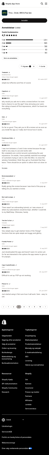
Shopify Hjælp (7, 380)
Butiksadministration (10, 363)
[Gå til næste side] (45, 307)
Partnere (28, 396)
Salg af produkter (8, 344)
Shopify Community (9, 388)
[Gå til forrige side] (3, 307)
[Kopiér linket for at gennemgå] (9, 72)
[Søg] (42, 4)
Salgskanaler (7, 336)
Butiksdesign (7, 352)
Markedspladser (31, 340)
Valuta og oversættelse (34, 365)
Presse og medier (32, 392)
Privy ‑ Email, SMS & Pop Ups (20, 13)
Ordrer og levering (9, 348)
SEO (26, 357)
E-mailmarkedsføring (33, 352)
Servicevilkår (7, 432)
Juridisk (28, 404)
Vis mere (4, 168)
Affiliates (28, 400)
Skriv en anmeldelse (10, 58)
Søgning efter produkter (11, 340)
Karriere (28, 384)
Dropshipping (30, 336)
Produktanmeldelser (33, 344)
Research (5, 392)
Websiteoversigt (8, 443)
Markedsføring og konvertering (9, 358)
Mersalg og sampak (33, 348)
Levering (28, 361)
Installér (24, 20)
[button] (34, 66)
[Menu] (46, 4)
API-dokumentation (9, 384)
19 (40, 307)
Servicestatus (30, 409)
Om (26, 380)
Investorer (29, 388)
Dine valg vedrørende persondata (15, 448)
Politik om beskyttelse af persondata (16, 437)
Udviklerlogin (7, 426)
